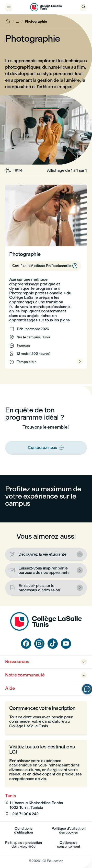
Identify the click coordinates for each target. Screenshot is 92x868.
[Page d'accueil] (46, 629)
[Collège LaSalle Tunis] (46, 7)
